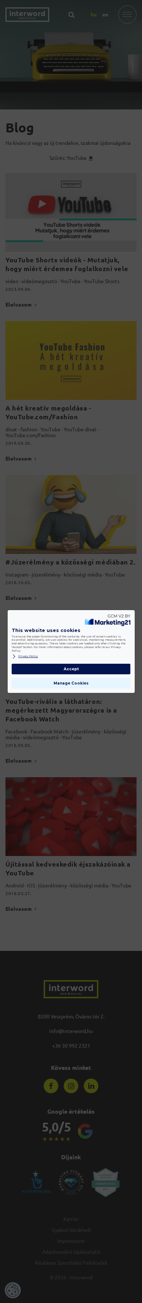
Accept (71, 669)
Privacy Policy (28, 656)
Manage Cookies (71, 683)
